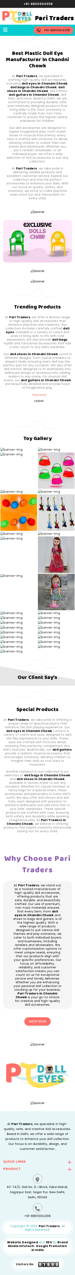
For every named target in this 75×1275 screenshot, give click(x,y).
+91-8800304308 (38, 4)
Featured (39, 395)
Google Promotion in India (49, 1248)
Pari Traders (49, 1226)
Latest (39, 401)
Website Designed (22, 1242)
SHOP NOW (37, 1021)
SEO (49, 1242)
